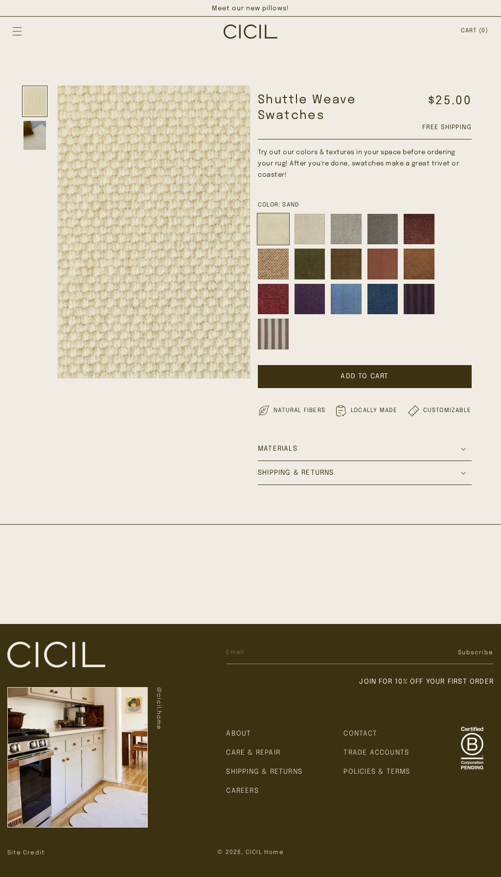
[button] (17, 31)
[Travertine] (273, 264)
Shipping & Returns (264, 771)
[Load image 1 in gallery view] (34, 101)
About (238, 733)
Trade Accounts (376, 752)
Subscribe (475, 653)
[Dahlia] (273, 299)
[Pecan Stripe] (419, 299)
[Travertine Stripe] (273, 334)
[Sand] (273, 229)
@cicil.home (158, 708)
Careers (242, 790)
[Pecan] (419, 229)
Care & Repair (253, 752)
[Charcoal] (382, 229)
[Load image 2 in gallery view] (34, 135)
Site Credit (26, 853)
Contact (360, 733)
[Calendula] (419, 264)
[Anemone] (310, 299)
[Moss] (310, 264)
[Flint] (346, 229)
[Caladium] (346, 264)
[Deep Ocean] (382, 299)
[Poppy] (382, 264)
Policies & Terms (376, 771)
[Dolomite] (310, 229)
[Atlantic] (346, 299)
